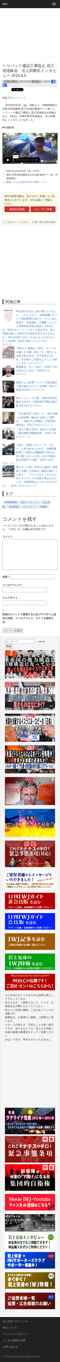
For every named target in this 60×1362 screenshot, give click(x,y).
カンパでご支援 (43, 209)
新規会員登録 (17, 209)
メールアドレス (12, 585)
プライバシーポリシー (15, 1334)
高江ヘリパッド (17, 97)
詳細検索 (41, 642)
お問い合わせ (10, 1346)
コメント (7, 536)
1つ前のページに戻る (16, 222)
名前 (5, 576)
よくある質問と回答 (14, 1340)
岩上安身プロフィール (15, 1321)
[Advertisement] (30, 32)
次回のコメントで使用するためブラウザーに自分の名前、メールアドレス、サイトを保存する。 (29, 618)
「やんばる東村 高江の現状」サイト (30, 182)
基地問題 (14, 506)
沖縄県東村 (10, 502)
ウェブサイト (10, 597)
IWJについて (10, 1327)
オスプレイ (29, 506)
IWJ (4, 4)
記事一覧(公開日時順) (44, 222)
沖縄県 (46, 81)
